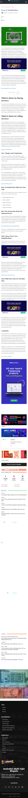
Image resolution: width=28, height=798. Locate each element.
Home (2, 6)
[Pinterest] (12, 787)
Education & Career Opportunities (9, 636)
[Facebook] (5, 787)
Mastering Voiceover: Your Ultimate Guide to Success (12, 509)
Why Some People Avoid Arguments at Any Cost (12, 643)
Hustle (12, 6)
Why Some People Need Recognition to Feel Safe (12, 659)
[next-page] (4, 518)
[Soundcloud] (15, 787)
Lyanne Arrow (3, 685)
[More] (16, 23)
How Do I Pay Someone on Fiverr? (8, 275)
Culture (3, 642)
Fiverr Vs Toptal (8, 356)
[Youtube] (22, 787)
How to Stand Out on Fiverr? (6, 183)
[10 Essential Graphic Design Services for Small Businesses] (14, 678)
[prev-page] (2, 518)
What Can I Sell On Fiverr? (6, 149)
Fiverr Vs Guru (17, 486)
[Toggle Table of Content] (17, 93)
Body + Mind (4, 646)
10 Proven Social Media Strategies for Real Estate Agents (13, 504)
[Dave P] (2, 13)
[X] (11, 445)
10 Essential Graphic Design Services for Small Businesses (14, 494)
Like (5, 475)
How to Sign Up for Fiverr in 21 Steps (8, 88)
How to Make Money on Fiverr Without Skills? (10, 226)
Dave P (6, 12)
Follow (14, 475)
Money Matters (7, 6)
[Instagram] (9, 787)
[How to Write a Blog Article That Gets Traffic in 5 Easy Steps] (11, 693)
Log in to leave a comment (14, 464)
